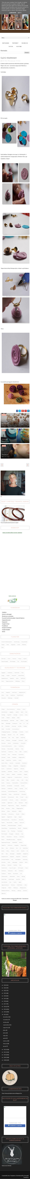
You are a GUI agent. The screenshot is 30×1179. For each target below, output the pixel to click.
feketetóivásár (16, 743)
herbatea (26, 771)
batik (17, 720)
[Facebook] (8, 1173)
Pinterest (15, 43)
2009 (5, 1057)
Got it (19, 12)
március (5, 1041)
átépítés (8, 717)
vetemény (13, 884)
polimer (3, 839)
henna (21, 771)
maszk (3, 808)
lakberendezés (23, 799)
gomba (9, 757)
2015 (5, 1009)
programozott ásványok (6, 842)
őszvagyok (11, 833)
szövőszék (9, 865)
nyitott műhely (21, 675)
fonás (22, 672)
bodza (3, 723)
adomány (18, 709)
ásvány (26, 714)
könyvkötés (4, 797)
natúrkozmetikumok (5, 819)
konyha (10, 794)
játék (22, 780)
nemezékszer (14, 819)
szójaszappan (14, 862)
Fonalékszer (5, 625)
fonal (22, 748)
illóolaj (7, 780)
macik (26, 802)
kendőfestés (10, 788)
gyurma (3, 768)
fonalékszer (12, 695)
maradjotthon (23, 805)
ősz (18, 661)
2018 (5, 1001)
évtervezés (4, 743)
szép (12, 859)
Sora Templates (12, 1175)
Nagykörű (3, 816)
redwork (20, 842)
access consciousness (11, 709)
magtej (17, 805)
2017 (5, 1004)
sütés (7, 853)
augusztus (5, 1027)
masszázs (8, 808)
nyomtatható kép (12, 828)
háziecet (15, 771)
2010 (5, 1054)
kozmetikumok (16, 794)
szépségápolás (18, 859)
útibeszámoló (12, 876)
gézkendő (3, 757)
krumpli (21, 797)
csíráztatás (21, 731)
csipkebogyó (14, 731)
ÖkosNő (19, 828)
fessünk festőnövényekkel (7, 641)
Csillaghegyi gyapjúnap (6, 731)
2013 (5, 1014)
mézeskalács (4, 814)
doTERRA (22, 734)
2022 (5, 990)
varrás (3, 681)
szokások (21, 862)
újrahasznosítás (4, 876)
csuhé (26, 731)
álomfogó (3, 714)
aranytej (21, 714)
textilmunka (10, 870)
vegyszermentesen (9, 681)
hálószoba (22, 768)
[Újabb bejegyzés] (2, 465)
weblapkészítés (23, 887)
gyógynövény (4, 765)
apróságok (15, 714)
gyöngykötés (15, 765)
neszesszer (22, 822)
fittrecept (3, 748)
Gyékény (4, 612)
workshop (13, 890)
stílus (3, 853)
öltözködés (25, 828)
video (25, 884)
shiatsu (7, 850)
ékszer (18, 60)
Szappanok (4, 622)
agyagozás (3, 672)
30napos (3, 709)
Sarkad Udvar (25, 848)
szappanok (12, 678)
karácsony (14, 658)
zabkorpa (19, 890)
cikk (2, 726)
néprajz (3, 644)
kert (26, 788)
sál (20, 848)
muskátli (17, 814)
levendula (3, 802)
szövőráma (3, 865)
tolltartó (9, 873)
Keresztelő (5, 439)
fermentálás (23, 743)
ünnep (18, 876)
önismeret (4, 831)
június (4, 1033)
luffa (16, 802)
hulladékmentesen (18, 777)
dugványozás (4, 737)
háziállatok (10, 771)
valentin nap (4, 879)
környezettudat (24, 641)
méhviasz (3, 811)
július (4, 1030)
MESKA (20, 811)
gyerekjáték (17, 763)
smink (8, 644)
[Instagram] (2, 1173)
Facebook (25, 43)
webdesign (17, 681)
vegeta (20, 882)
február (5, 1043)
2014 (5, 1011)
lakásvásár (11, 799)
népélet (25, 658)
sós (27, 850)
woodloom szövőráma (5, 890)
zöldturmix (4, 893)
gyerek (20, 760)
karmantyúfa (16, 785)
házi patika (4, 771)
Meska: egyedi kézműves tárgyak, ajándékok (12, 532)
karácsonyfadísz (15, 782)
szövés (17, 678)
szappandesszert (5, 678)
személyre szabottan (5, 859)
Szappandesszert (6, 620)
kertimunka (4, 791)
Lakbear (17, 799)
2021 (5, 993)
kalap (27, 780)
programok (19, 839)
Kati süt (22, 785)
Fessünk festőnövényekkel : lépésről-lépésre (13, 618)
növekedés (4, 825)
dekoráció (9, 734)
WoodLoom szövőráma (7, 616)
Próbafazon (5, 454)
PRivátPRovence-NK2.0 (11, 839)
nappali (20, 816)
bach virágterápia (5, 720)
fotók (20, 751)
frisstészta (4, 754)
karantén (3, 785)
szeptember (6, 1025)
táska (20, 865)
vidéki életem (19, 884)
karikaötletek (9, 785)
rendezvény (10, 845)
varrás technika (4, 882)
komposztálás (4, 794)
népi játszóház (9, 822)
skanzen (12, 850)
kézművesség (16, 641)
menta (8, 811)
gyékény (14, 760)
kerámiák (21, 788)
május (4, 1035)
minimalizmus (11, 814)
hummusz (26, 777)
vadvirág (23, 876)
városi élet (18, 879)
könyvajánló (24, 794)
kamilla (3, 782)
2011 (5, 1052)
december (5, 1017)
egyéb (17, 737)
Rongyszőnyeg (23, 845)
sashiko (3, 850)
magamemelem (11, 805)
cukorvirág (14, 726)
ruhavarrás (12, 848)
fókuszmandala (10, 748)
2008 (5, 1060)
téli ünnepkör (12, 661)
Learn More (12, 12)
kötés (17, 797)
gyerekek (11, 763)
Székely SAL (24, 856)
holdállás (13, 774)
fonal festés (17, 672)
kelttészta (3, 788)
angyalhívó (9, 714)
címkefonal (7, 726)
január (4, 1046)
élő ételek (24, 644)
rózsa (3, 848)
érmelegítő (14, 740)
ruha (7, 848)
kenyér (16, 788)
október (5, 1022)
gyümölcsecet (9, 768)
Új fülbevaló (5, 423)
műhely (23, 814)
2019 (5, 998)
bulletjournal (14, 723)
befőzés (22, 720)
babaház (13, 717)
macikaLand (4, 805)
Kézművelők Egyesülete (12, 791)
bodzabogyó (8, 723)
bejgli (27, 720)
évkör (3, 647)
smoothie (23, 850)
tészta (26, 867)
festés (15, 746)
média (13, 808)
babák (18, 717)
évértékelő (21, 740)
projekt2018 (14, 842)
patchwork (17, 833)
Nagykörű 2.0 (9, 816)
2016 (5, 1006)
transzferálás (15, 873)
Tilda (16, 870)
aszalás (3, 717)
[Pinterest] (5, 1173)
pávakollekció (9, 836)
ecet (9, 737)
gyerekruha (24, 763)
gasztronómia (21, 754)
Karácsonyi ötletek (23, 782)
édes (13, 737)
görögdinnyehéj (21, 757)
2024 (5, 985)
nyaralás (19, 825)
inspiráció (12, 780)
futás (9, 754)
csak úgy (19, 726)
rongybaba (16, 845)
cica (27, 723)
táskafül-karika (20, 695)
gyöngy (3, 675)
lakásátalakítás (4, 799)
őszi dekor (13, 831)
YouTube (19, 46)
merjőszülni (14, 811)
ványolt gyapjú (11, 879)
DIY (17, 734)
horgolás (8, 675)
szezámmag (25, 859)
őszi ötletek (20, 831)
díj (14, 734)
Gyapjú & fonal (5, 624)
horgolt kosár (9, 777)
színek (19, 644)
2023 (5, 988)
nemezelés (14, 675)
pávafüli (3, 836)
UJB (21, 873)
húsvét (9, 658)
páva (22, 833)
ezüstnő (9, 743)
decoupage (4, 734)
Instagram (5, 43)
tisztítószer (4, 873)
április (4, 1038)
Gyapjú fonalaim (6, 629)
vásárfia (15, 882)
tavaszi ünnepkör (5, 661)
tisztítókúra (21, 870)
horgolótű (3, 777)
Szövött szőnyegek (7, 614)
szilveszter (4, 862)
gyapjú (3, 760)
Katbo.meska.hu (12, 596)
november (5, 1019)
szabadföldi (19, 853)
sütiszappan (12, 853)
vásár (10, 882)
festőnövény (10, 672)
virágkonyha (4, 887)
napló (15, 816)
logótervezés (10, 802)
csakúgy (25, 726)
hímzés (3, 774)
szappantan (13, 644)
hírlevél (8, 774)
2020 (5, 996)
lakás (27, 797)
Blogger (15, 900)
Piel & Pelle (22, 836)
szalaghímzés (25, 853)
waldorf (9, 887)
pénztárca (15, 836)
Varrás (3, 631)
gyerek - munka (4, 763)
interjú (18, 780)
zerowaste (25, 890)
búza (20, 723)
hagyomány (16, 768)
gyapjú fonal (8, 760)
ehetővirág (23, 737)
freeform (25, 751)
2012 (5, 1049)
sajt (17, 848)
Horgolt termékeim (6, 627)
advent (24, 709)
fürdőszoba (14, 754)
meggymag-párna (19, 808)
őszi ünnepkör (24, 661)
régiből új (4, 845)
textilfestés (23, 678)
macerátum (21, 802)
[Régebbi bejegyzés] (27, 465)
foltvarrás (17, 748)
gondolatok (14, 757)
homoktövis (19, 774)
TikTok (10, 46)
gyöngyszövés (23, 765)
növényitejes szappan (12, 825)
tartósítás (15, 865)
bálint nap (3, 658)
